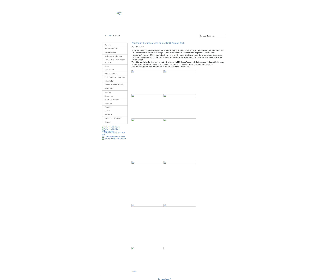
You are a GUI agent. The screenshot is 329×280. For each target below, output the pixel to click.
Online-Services (110, 52)
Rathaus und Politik (111, 49)
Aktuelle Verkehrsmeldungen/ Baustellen (115, 61)
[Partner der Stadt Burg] (111, 129)
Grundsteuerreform (111, 74)
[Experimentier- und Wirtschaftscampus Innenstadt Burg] (115, 135)
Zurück (133, 272)
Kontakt (107, 111)
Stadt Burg (108, 35)
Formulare (108, 103)
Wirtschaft (108, 92)
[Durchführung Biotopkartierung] (114, 136)
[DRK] (114, 138)
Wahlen (107, 66)
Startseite (108, 45)
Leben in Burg (110, 81)
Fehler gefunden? (164, 279)
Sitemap (107, 122)
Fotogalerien (109, 88)
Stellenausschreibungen (113, 56)
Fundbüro (108, 107)
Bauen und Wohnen (112, 100)
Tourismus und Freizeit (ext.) (114, 85)
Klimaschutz (109, 96)
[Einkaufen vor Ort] (111, 127)
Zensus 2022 (109, 70)
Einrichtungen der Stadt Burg (115, 77)
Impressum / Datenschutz (220, 2)
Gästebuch (108, 115)
